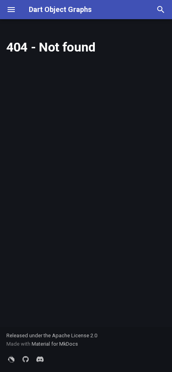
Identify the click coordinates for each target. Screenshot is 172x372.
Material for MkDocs (55, 344)
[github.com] (25, 359)
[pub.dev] (11, 359)
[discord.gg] (40, 359)
